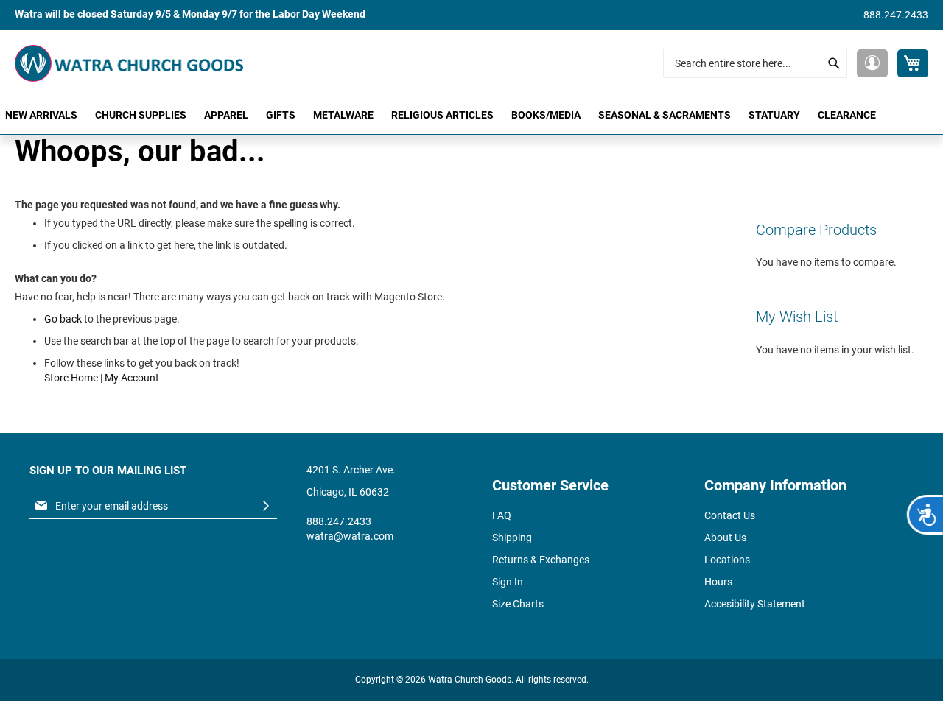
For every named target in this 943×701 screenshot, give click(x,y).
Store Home (71, 378)
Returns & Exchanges (540, 560)
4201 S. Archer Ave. (351, 470)
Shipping (512, 537)
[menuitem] (41, 115)
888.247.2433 (895, 15)
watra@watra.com (349, 536)
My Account (132, 378)
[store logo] (129, 63)
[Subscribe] (266, 506)
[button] (872, 63)
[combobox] (755, 63)
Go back (63, 319)
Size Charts (518, 604)
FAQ (501, 515)
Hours (718, 582)
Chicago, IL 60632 (347, 492)
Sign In (507, 582)
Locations (727, 560)
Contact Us (729, 515)
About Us (725, 537)
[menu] (471, 115)
